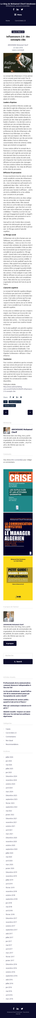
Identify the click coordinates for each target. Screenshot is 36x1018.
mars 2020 (9, 864)
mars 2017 (9, 953)
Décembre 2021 (11, 818)
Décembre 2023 (11, 795)
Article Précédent (5, 412)
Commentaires (11, 737)
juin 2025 (9, 772)
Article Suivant (30, 412)
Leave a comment (18, 50)
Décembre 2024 (11, 776)
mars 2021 (9, 834)
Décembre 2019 (11, 872)
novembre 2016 (11, 968)
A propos (10, 643)
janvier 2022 (10, 814)
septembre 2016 (11, 976)
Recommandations (12, 744)
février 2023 (10, 803)
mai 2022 (9, 811)
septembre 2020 (11, 849)
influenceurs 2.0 (15, 402)
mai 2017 (9, 945)
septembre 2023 (11, 799)
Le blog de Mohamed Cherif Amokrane (18, 4)
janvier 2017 (10, 960)
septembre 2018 (11, 899)
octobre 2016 (10, 972)
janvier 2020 (10, 868)
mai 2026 (9, 765)
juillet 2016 (9, 983)
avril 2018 (9, 910)
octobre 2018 (10, 895)
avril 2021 (9, 830)
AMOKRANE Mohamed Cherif (18, 45)
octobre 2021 (10, 826)
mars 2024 (9, 791)
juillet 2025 (9, 768)
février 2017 (10, 956)
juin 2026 (9, 761)
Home (8, 20)
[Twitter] (22, 9)
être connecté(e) (17, 460)
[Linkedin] (18, 9)
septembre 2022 (11, 807)
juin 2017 (9, 941)
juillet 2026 (9, 757)
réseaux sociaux (9, 405)
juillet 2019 (9, 880)
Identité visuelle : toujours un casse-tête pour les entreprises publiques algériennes (17, 714)
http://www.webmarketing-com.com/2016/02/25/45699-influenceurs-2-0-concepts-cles (17, 389)
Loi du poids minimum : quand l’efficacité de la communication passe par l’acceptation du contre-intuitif (17, 693)
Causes (8, 729)
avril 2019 (9, 884)
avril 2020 (9, 861)
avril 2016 (9, 995)
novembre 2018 (11, 891)
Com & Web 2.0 (20, 20)
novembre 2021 (11, 822)
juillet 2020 (9, 853)
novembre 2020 (11, 841)
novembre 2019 (11, 876)
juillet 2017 (9, 937)
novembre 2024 (11, 780)
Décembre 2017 (11, 918)
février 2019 (10, 887)
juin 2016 (9, 987)
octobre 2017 (10, 926)
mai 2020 (9, 857)
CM (5, 402)
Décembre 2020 (11, 838)
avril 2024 (9, 788)
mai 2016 (9, 991)
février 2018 (10, 914)
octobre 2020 (10, 845)
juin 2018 (9, 903)
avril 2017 (9, 949)
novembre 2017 (11, 922)
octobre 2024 (10, 784)
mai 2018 (9, 907)
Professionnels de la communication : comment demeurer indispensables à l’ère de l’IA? (17, 685)
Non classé (9, 740)
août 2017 (9, 933)
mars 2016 (9, 999)
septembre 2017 (11, 930)
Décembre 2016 (11, 964)
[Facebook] (13, 9)
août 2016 (9, 979)
